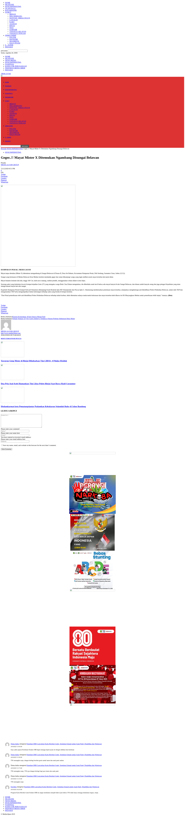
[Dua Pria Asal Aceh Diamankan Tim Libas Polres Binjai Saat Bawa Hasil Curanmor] (12, 379)
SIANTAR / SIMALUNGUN (19, 18)
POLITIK (12, 37)
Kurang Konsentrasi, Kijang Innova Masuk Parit (29, 317)
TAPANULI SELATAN (17, 31)
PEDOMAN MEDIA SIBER (15, 68)
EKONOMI (13, 39)
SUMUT (8, 12)
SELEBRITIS (14, 41)
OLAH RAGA (10, 8)
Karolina (14, 787)
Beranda (4, 149)
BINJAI (12, 26)
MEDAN (12, 14)
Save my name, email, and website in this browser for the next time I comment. (29, 445)
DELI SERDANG (15, 16)
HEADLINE (9, 4)
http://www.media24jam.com (10, 333)
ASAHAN (13, 24)
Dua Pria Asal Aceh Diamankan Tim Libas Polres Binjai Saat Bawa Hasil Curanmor (38, 384)
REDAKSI (9, 47)
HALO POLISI (14, 43)
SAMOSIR (13, 30)
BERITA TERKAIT (6, 338)
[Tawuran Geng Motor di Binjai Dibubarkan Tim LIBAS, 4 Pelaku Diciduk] (12, 357)
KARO (11, 22)
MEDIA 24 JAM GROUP (10, 165)
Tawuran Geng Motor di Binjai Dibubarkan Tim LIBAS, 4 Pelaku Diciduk (34, 361)
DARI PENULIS (16, 338)
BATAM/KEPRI (11, 10)
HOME (7, 3)
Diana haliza (15, 744)
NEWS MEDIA (10, 60)
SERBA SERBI (10, 35)
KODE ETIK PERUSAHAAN (16, 66)
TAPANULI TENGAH (17, 33)
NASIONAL (9, 64)
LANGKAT (13, 20)
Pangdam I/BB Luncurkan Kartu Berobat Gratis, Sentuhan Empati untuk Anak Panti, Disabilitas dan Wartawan (64, 744)
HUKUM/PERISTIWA (13, 6)
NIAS (11, 28)
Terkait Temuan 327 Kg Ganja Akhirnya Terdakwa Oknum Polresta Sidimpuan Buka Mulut (44, 319)
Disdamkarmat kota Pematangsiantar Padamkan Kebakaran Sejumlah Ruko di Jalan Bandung (43, 406)
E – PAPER (9, 45)
